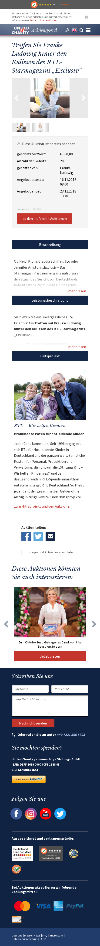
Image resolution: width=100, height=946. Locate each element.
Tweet (38, 536)
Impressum (56, 935)
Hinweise (65, 4)
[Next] (94, 623)
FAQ (44, 935)
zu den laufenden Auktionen (45, 218)
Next (83, 98)
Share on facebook (26, 536)
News (37, 935)
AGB (43, 939)
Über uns (17, 935)
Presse (28, 935)
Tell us (50, 536)
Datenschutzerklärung (43, 20)
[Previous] (5, 623)
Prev (16, 98)
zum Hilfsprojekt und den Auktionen (42, 506)
